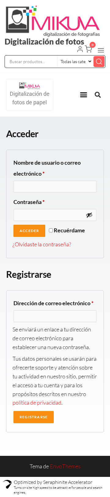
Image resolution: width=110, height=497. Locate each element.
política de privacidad (37, 402)
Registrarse (34, 417)
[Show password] (89, 215)
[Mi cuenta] (80, 50)
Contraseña (42, 200)
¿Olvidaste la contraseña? (42, 244)
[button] (101, 50)
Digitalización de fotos (44, 41)
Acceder (29, 230)
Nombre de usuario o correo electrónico (47, 167)
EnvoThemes (65, 466)
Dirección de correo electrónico (55, 302)
